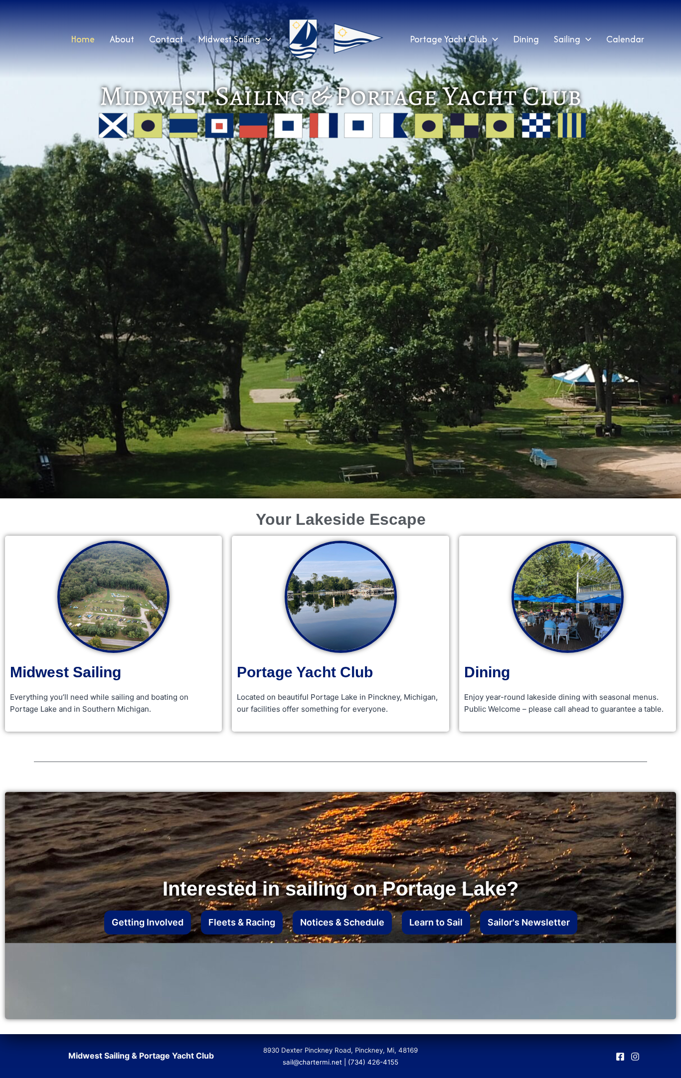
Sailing (567, 39)
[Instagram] (635, 1056)
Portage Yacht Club (448, 39)
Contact (166, 39)
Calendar (625, 39)
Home (83, 39)
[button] (265, 39)
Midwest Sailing (229, 39)
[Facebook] (620, 1056)
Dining (526, 39)
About (122, 39)
